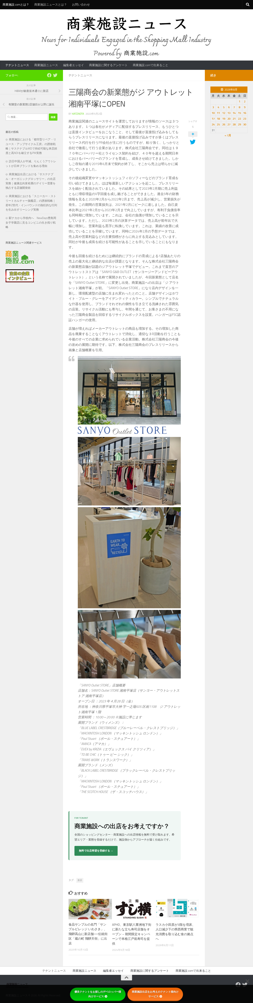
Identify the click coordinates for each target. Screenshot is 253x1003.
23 (244, 118)
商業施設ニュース (46, 65)
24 (213, 124)
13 (228, 113)
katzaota (78, 113)
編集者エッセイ (73, 65)
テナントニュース (17, 65)
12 (223, 113)
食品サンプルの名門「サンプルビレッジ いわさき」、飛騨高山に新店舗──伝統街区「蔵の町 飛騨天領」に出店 (88, 934)
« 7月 (228, 135)
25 (218, 124)
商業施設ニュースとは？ (50, 4)
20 (228, 118)
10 (213, 113)
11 (218, 113)
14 (234, 113)
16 (244, 113)
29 (239, 124)
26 (223, 124)
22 (239, 118)
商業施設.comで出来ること (150, 65)
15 (239, 113)
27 (228, 124)
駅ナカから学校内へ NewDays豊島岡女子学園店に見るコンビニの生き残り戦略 (31, 222)
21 (234, 118)
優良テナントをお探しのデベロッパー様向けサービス (97, 994)
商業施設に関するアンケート (108, 65)
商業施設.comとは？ (16, 4)
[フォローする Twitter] (55, 75)
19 (223, 118)
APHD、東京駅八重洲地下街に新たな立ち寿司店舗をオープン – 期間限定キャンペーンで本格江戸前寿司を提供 (131, 934)
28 (234, 124)
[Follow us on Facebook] (49, 75)
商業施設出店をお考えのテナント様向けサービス (155, 994)
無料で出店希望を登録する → (96, 850)
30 (244, 124)
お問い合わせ (81, 4)
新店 (80, 880)
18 (218, 118)
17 (213, 118)
